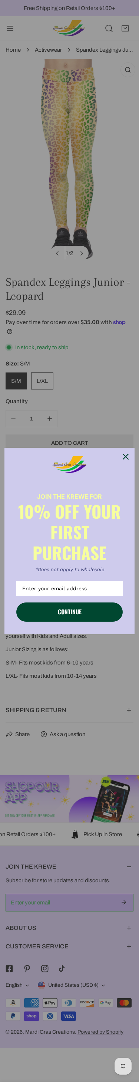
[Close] (126, 457)
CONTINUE (70, 611)
